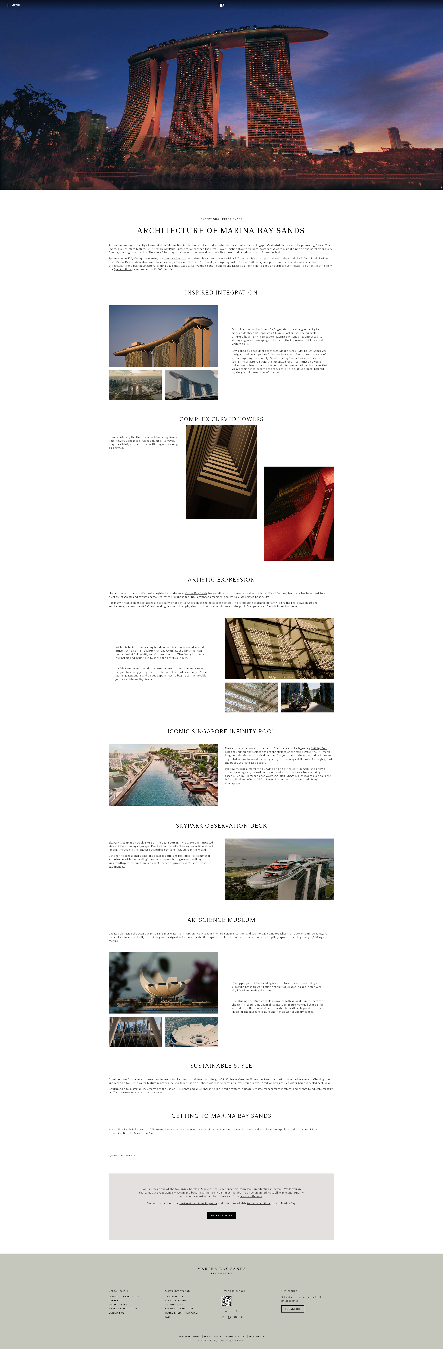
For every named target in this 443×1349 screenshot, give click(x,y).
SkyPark (169, 249)
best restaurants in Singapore (198, 1203)
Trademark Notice (190, 1336)
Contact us (116, 1313)
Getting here (174, 1305)
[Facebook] (229, 1317)
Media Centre (118, 1305)
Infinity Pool (319, 748)
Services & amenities (179, 1309)
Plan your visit (176, 1301)
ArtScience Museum (199, 933)
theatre (181, 262)
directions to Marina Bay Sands (137, 1133)
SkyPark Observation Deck (126, 842)
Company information (124, 1297)
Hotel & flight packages (182, 1313)
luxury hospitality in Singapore (255, 336)
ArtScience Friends (218, 1192)
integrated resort (175, 258)
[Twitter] (241, 1317)
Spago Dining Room (299, 776)
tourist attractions (258, 1203)
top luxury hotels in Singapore (194, 1189)
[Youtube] (236, 1317)
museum (167, 262)
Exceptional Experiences (221, 219)
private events (182, 863)
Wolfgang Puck (275, 776)
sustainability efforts (143, 1089)
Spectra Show (123, 269)
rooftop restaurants (128, 863)
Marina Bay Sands (196, 593)
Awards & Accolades (123, 1309)
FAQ (167, 1317)
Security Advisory (235, 1336)
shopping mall (226, 262)
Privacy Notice (213, 1336)
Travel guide (174, 1297)
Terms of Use (256, 1336)
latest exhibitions (251, 1196)
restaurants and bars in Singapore (133, 265)
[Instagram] (223, 1317)
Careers (114, 1301)
